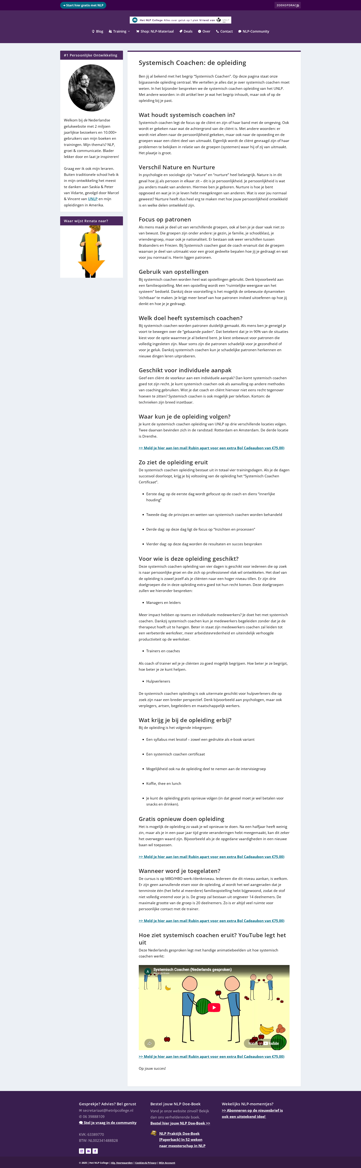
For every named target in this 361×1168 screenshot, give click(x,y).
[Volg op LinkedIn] (88, 1151)
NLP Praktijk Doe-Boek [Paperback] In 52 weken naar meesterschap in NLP (182, 1139)
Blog (97, 32)
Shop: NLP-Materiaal (155, 32)
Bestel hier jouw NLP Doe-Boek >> (180, 1123)
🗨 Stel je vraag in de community (108, 1122)
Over (204, 32)
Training (117, 32)
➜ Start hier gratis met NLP (83, 5)
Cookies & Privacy (145, 1163)
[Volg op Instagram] (81, 1151)
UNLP (93, 198)
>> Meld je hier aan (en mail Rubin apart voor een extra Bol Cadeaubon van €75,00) (211, 448)
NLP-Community (253, 32)
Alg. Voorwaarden (122, 1163)
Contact (224, 32)
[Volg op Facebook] (95, 1151)
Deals (186, 32)
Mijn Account (167, 1163)
